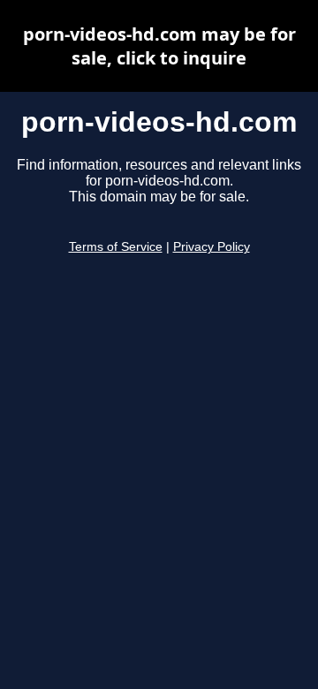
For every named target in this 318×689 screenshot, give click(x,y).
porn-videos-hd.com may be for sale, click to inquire (159, 46)
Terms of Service (116, 247)
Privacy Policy (211, 247)
